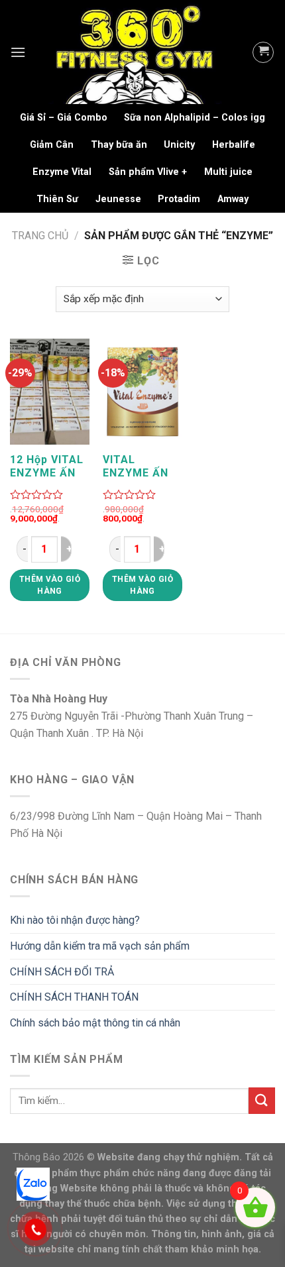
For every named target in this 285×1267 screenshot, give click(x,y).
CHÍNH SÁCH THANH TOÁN (74, 997)
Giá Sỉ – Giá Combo (63, 117)
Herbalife (233, 144)
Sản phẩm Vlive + (148, 172)
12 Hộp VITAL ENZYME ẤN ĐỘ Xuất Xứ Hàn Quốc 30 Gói (47, 466)
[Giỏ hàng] (263, 52)
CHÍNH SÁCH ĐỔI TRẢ (62, 971)
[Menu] (18, 52)
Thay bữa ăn (119, 144)
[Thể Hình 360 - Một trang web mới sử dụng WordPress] (139, 52)
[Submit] (262, 1100)
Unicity (179, 144)
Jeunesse (118, 199)
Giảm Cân (52, 144)
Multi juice (228, 172)
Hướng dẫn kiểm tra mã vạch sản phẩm (100, 946)
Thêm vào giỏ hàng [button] (49, 585)
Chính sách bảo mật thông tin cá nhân (95, 1023)
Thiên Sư (57, 199)
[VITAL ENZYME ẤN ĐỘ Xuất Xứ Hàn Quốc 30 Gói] (142, 392)
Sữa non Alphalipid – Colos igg (194, 117)
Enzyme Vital (61, 172)
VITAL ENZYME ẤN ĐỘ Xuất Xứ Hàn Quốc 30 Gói (137, 466)
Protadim (179, 199)
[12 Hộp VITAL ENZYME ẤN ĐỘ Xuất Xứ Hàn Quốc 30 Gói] (49, 392)
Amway (233, 199)
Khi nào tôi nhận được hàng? (75, 920)
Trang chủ (40, 235)
